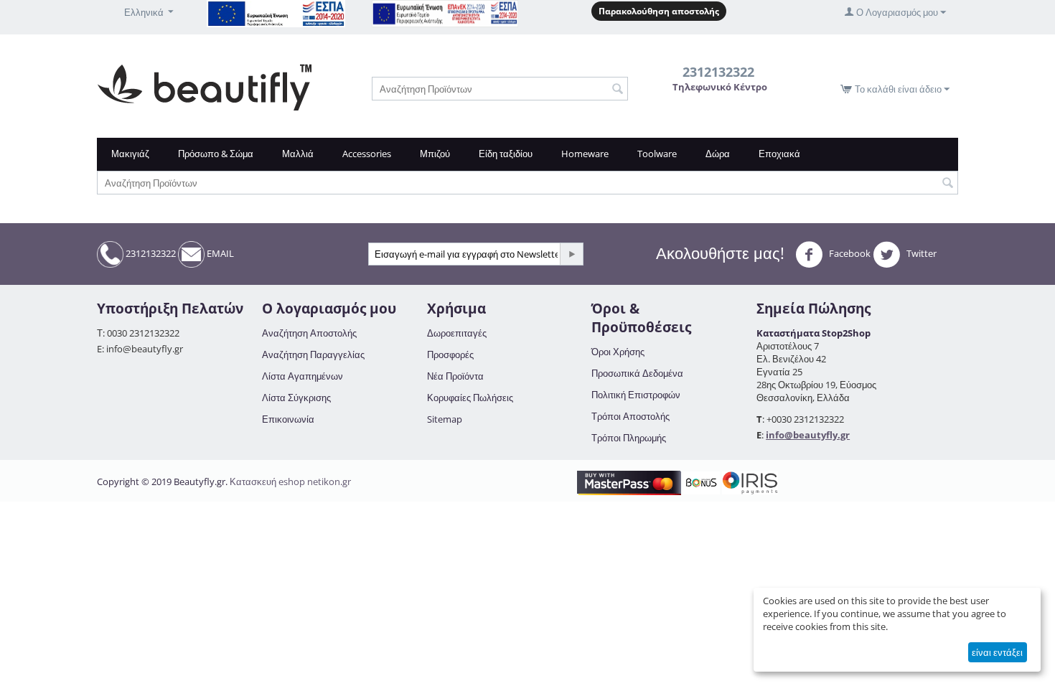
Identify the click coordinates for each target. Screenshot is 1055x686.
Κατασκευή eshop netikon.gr (290, 481)
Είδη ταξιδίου (506, 153)
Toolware (657, 153)
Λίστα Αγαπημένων (302, 376)
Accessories (366, 153)
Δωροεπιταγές (457, 332)
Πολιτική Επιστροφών (635, 394)
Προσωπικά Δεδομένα (637, 373)
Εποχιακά (779, 153)
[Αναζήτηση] (617, 89)
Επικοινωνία (288, 419)
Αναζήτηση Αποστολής (309, 332)
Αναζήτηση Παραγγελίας (313, 354)
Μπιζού (435, 153)
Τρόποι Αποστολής (630, 416)
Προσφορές (450, 354)
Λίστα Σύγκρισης (296, 397)
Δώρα (717, 153)
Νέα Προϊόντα (455, 376)
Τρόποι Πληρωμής (628, 437)
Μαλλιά (298, 153)
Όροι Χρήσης (617, 351)
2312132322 (149, 253)
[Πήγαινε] (571, 254)
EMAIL (219, 253)
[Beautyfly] (204, 86)
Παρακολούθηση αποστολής (659, 11)
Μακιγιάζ (130, 153)
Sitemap (444, 419)
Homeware (585, 153)
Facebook (849, 253)
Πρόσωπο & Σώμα (215, 153)
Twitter (920, 253)
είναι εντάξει (997, 652)
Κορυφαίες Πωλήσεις (470, 397)
